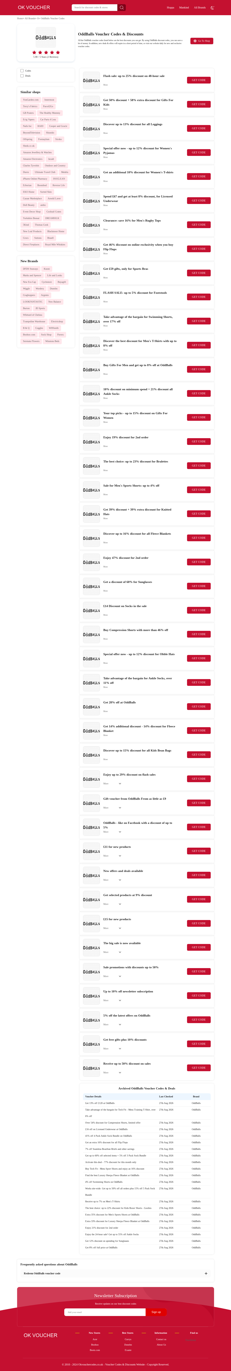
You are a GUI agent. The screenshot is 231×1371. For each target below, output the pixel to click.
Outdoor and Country (55, 165)
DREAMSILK (52, 218)
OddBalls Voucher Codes (52, 18)
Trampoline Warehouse (34, 321)
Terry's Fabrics (30, 106)
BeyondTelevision (31, 132)
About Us (161, 1344)
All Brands (200, 7)
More (105, 85)
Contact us (161, 1339)
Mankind (184, 7)
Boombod (42, 185)
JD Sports (40, 308)
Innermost (49, 100)
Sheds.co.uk (28, 146)
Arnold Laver (54, 198)
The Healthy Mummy (50, 113)
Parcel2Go (48, 106)
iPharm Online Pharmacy (35, 178)
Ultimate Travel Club (45, 172)
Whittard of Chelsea (32, 315)
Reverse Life (59, 185)
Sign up (156, 1312)
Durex (26, 172)
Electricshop (57, 321)
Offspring (27, 139)
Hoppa (170, 7)
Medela (64, 172)
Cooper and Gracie (58, 126)
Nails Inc (27, 126)
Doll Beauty (28, 205)
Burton (26, 308)
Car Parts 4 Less (48, 119)
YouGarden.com (31, 100)
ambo (43, 205)
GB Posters (28, 113)
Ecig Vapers (28, 119)
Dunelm (53, 288)
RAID (40, 126)
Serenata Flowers (31, 341)
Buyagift (62, 282)
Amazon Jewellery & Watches (37, 152)
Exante (128, 1350)
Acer (95, 1339)
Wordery (40, 288)
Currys (128, 1339)
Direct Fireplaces (31, 244)
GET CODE (199, 80)
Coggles (39, 328)
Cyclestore (47, 282)
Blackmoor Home (55, 231)
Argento (45, 295)
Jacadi (51, 159)
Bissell (50, 238)
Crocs (25, 238)
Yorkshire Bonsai (31, 218)
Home (20, 18)
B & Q (26, 328)
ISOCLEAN (59, 178)
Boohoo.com (29, 334)
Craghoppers (29, 295)
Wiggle (26, 288)
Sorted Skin (46, 192)
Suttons (37, 238)
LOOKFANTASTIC (32, 301)
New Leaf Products (32, 231)
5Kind (26, 225)
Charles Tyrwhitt (31, 165)
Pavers (60, 334)
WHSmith (54, 328)
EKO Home (28, 192)
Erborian (27, 185)
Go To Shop (204, 41)
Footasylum (43, 139)
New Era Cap (29, 282)
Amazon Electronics (32, 159)
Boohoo (95, 1344)
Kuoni (47, 269)
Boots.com (95, 1350)
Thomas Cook (41, 225)
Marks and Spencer (32, 275)
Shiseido (50, 132)
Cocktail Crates (54, 211)
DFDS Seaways (30, 269)
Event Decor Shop (32, 211)
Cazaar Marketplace (32, 198)
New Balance (54, 301)
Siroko (58, 139)
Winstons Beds (52, 341)
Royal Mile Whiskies (55, 244)
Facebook (191, 1340)
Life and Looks (54, 275)
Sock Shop (46, 334)
